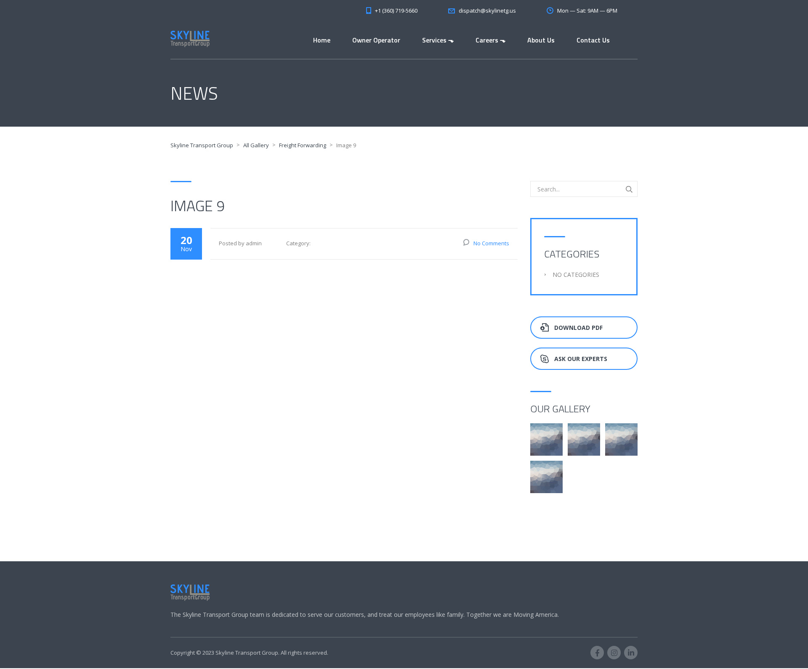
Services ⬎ (438, 40)
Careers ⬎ (490, 40)
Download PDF (578, 328)
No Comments (491, 243)
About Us (541, 40)
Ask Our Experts (580, 359)
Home (321, 40)
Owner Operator (376, 40)
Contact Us (593, 40)
